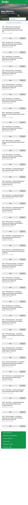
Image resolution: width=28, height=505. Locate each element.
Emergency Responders (10, 435)
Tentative (23, 38)
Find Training (5, 19)
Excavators (6, 441)
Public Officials (7, 438)
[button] (26, 1)
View (10, 38)
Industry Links (7, 447)
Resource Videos (8, 444)
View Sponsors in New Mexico (14, 22)
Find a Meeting (7, 432)
